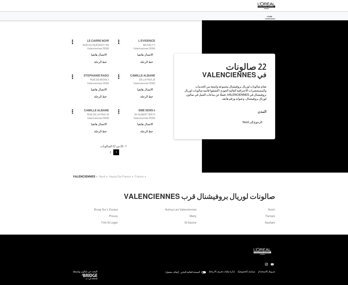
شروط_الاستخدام (266, 272)
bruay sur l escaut (106, 210)
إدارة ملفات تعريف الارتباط (222, 271)
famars (270, 216)
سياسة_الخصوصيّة (246, 272)
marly (193, 216)
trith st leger (109, 223)
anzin (271, 210)
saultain (270, 223)
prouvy (113, 216)
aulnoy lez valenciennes (181, 210)
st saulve (190, 223)
